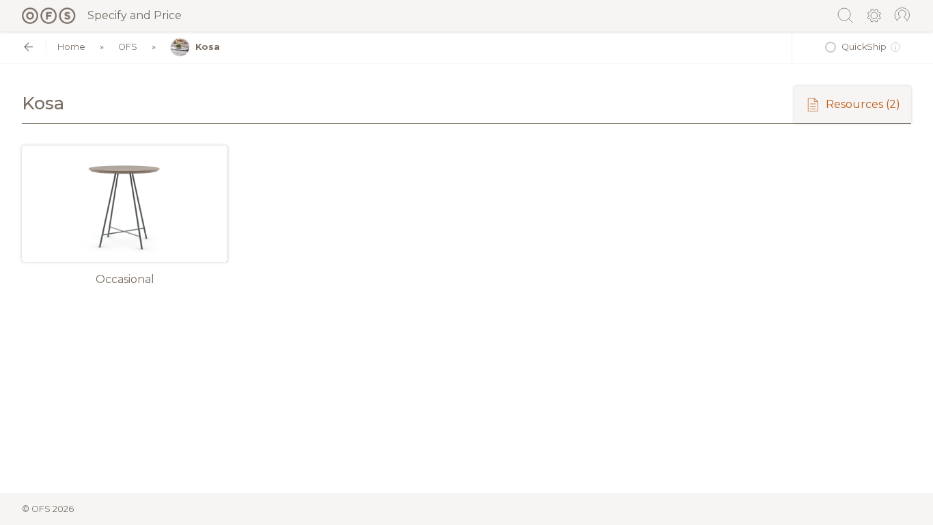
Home (71, 47)
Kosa (207, 47)
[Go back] (28, 46)
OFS (127, 47)
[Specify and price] (49, 16)
